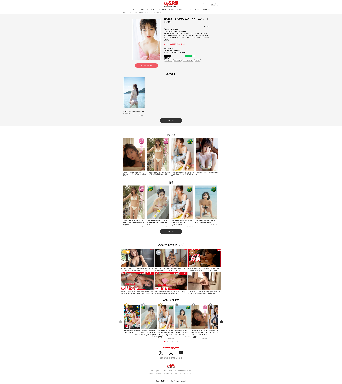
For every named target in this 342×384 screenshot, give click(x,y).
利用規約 (151, 374)
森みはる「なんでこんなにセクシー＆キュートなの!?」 (148, 12)
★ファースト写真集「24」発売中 (174, 44)
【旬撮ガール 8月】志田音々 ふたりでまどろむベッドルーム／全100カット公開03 (199, 333)
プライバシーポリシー (188, 374)
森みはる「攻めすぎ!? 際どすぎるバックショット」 (133, 112)
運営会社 (153, 371)
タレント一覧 (144, 9)
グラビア (135, 9)
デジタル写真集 (162, 9)
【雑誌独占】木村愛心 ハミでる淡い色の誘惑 (216, 331)
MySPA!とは (206, 9)
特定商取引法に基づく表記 (184, 371)
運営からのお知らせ (162, 371)
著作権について (172, 371)
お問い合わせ (166, 374)
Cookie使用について (176, 374)
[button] (164, 341)
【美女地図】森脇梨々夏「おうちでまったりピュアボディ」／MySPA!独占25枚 (165, 333)
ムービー (153, 9)
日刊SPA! (197, 9)
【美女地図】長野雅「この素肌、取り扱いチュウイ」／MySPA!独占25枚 (148, 332)
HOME (124, 12)
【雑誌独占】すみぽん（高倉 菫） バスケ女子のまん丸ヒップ (182, 332)
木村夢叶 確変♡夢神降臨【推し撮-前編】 (132, 331)
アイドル (188, 9)
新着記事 (179, 9)
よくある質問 (158, 374)
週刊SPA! (171, 9)
